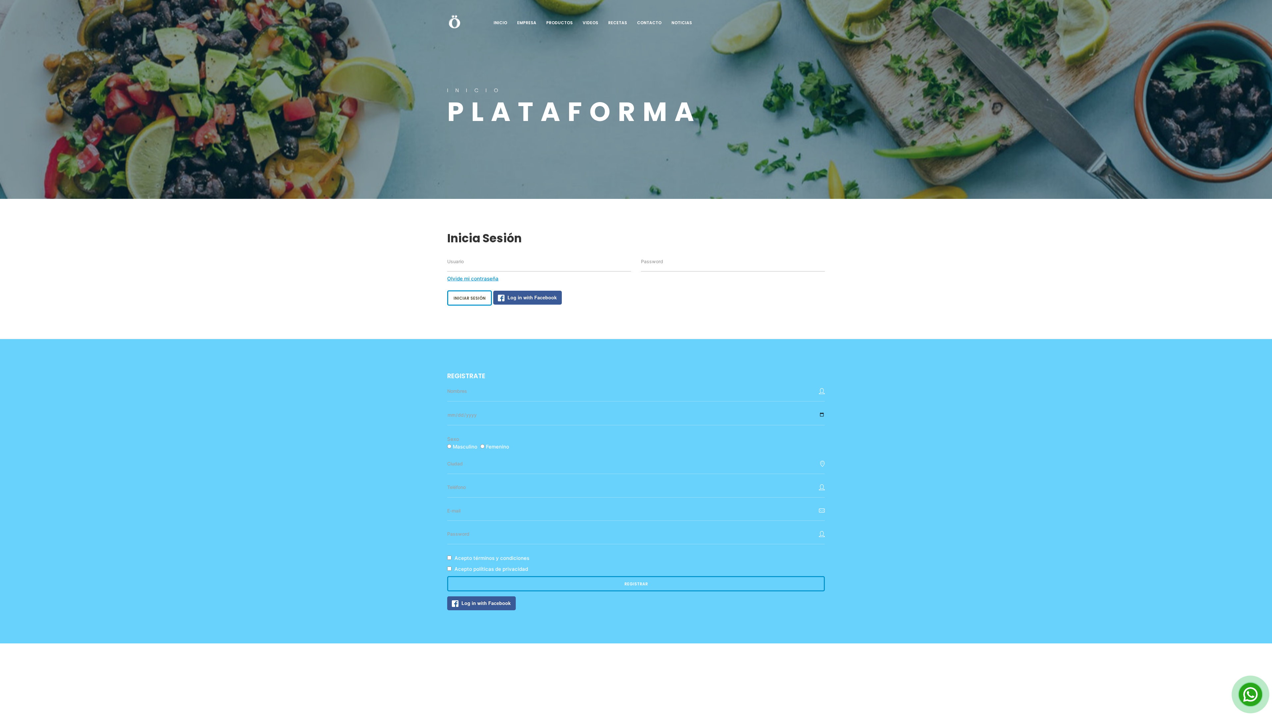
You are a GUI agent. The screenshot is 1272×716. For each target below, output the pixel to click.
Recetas (617, 23)
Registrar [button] (636, 584)
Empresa (526, 23)
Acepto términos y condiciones (491, 558)
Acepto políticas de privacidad (491, 569)
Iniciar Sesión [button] (469, 298)
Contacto (649, 23)
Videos (590, 23)
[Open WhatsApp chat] (1250, 694)
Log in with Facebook (532, 297)
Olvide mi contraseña (473, 278)
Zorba (454, 21)
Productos (559, 23)
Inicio (500, 23)
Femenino (497, 447)
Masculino (465, 447)
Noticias (681, 23)
